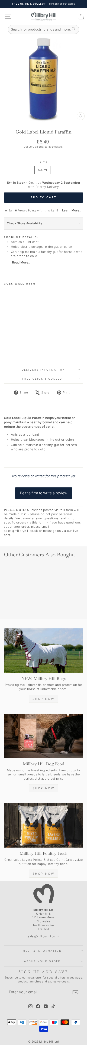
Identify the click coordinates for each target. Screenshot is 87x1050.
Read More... (21, 262)
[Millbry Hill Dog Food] (43, 736)
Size (43, 162)
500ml (42, 170)
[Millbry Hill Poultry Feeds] (43, 825)
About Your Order (42, 961)
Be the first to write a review (43, 493)
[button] (43, 491)
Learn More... (70, 210)
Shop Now (43, 698)
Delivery (29, 146)
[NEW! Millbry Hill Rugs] (43, 650)
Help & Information (42, 950)
